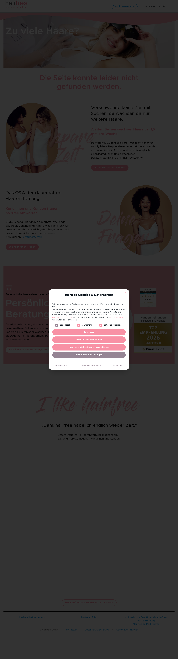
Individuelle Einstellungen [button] (89, 355)
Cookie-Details (61, 365)
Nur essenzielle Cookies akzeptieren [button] (89, 347)
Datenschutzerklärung (62, 317)
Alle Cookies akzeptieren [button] (89, 340)
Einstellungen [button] (116, 317)
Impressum (118, 365)
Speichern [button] (89, 332)
